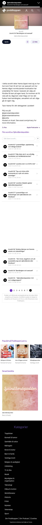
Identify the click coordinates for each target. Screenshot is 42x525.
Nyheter (8, 505)
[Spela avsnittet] (5, 146)
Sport (7, 514)
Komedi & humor (11, 437)
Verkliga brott (10, 458)
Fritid (7, 501)
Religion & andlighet (12, 462)
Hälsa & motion (10, 489)
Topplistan (9, 433)
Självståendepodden (21, 36)
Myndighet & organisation (9, 479)
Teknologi (8, 485)
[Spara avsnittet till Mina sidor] (27, 42)
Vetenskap (9, 509)
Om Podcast (24, 518)
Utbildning (9, 466)
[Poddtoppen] (11, 10)
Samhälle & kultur (11, 442)
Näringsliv (8, 446)
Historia (8, 497)
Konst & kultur (10, 450)
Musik (7, 474)
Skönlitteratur (10, 493)
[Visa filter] (38, 139)
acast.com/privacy (26, 120)
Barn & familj (9, 454)
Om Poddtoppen (11, 518)
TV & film (8, 470)
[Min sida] (26, 10)
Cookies (33, 518)
